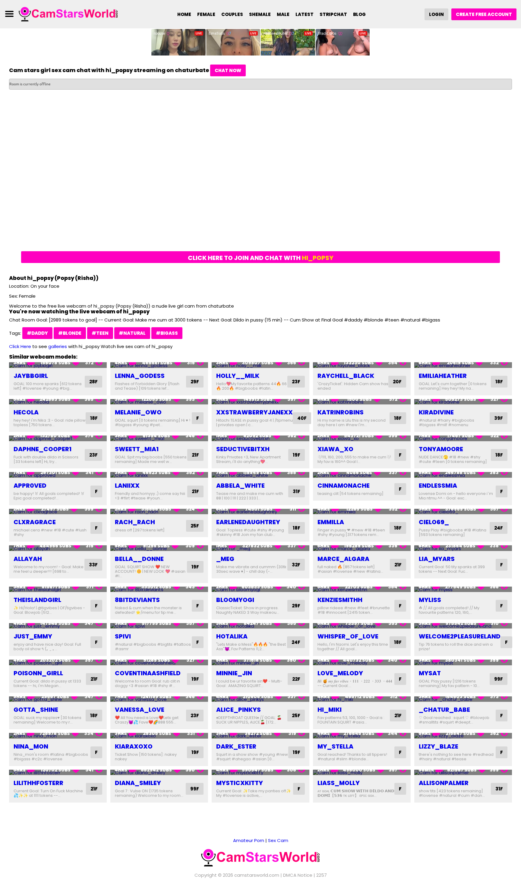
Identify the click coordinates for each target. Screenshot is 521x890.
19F (296, 455)
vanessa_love (139, 709)
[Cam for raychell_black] (362, 365)
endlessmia (438, 485)
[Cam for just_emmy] (58, 626)
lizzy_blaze (438, 746)
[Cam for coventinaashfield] (159, 662)
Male (283, 14)
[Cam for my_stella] (362, 736)
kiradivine (436, 412)
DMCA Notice (297, 875)
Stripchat (333, 14)
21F (195, 455)
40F (302, 418)
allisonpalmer (444, 783)
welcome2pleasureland (459, 636)
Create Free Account (484, 14)
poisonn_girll (38, 673)
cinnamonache (343, 485)
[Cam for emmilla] (362, 512)
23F (296, 381)
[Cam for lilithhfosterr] (58, 772)
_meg (225, 559)
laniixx (127, 485)
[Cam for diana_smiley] (159, 772)
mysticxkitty (239, 783)
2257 (321, 875)
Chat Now (228, 70)
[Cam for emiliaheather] (463, 365)
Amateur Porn (248, 840)
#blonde (69, 333)
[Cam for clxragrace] (58, 512)
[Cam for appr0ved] (58, 475)
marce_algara (343, 559)
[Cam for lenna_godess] (159, 365)
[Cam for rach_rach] (159, 512)
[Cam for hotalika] (260, 626)
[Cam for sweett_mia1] (159, 438)
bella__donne (139, 559)
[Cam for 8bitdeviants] (159, 589)
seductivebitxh (243, 449)
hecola (26, 412)
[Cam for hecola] (58, 402)
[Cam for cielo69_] (463, 512)
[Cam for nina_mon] (58, 736)
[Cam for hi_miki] (362, 699)
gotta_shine (36, 709)
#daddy (37, 333)
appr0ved (30, 485)
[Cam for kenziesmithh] (362, 589)
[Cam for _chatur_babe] (463, 699)
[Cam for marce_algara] (362, 548)
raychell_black (345, 376)
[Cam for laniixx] (159, 475)
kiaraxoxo (134, 746)
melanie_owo (138, 412)
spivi (123, 636)
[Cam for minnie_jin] (260, 662)
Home (184, 14)
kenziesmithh (339, 600)
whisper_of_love (347, 636)
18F (499, 381)
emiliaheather (443, 376)
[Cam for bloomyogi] (260, 589)
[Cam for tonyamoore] (463, 438)
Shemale (260, 14)
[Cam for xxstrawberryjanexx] (260, 402)
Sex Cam (278, 840)
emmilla (330, 522)
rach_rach (135, 522)
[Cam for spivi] (159, 626)
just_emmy (33, 636)
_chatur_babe (444, 709)
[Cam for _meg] (260, 548)
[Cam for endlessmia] (463, 475)
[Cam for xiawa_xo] (362, 438)
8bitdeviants (137, 600)
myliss (430, 600)
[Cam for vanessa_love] (159, 699)
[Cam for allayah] (58, 548)
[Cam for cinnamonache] (362, 475)
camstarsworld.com (256, 875)
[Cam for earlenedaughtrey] (260, 512)
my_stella (335, 746)
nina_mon (31, 746)
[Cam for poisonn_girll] (58, 662)
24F (498, 528)
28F (93, 381)
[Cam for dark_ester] (260, 736)
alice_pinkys (238, 709)
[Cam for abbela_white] (260, 475)
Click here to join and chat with (260, 258)
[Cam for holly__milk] (260, 365)
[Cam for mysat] (463, 662)
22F (296, 679)
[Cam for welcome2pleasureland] (463, 626)
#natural (132, 333)
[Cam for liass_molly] (362, 772)
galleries (57, 346)
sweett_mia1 (137, 449)
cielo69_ (434, 522)
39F (498, 418)
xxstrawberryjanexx (254, 412)
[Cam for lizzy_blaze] (463, 736)
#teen (100, 333)
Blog (359, 14)
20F (397, 381)
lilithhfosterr (38, 783)
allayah (28, 559)
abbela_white (240, 485)
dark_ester (236, 746)
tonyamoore (441, 449)
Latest (304, 14)
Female (206, 14)
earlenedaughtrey (248, 522)
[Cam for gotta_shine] (58, 699)
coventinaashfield (148, 673)
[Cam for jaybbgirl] (58, 365)
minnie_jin (234, 673)
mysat (430, 673)
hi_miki (329, 709)
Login (436, 14)
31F (296, 491)
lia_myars (437, 559)
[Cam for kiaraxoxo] (159, 736)
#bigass (167, 333)
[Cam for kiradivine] (463, 402)
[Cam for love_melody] (362, 662)
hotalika (232, 636)
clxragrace (35, 522)
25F (195, 526)
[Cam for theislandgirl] (58, 589)
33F (93, 565)
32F (296, 565)
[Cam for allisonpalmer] (463, 772)
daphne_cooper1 (42, 449)
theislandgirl (37, 600)
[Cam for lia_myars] (463, 548)
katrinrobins (340, 412)
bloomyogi (235, 600)
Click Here (20, 346)
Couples (232, 14)
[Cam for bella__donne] (159, 548)
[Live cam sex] (68, 14)
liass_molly (338, 783)
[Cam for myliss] (463, 589)
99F (498, 679)
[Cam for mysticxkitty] (260, 772)
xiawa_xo (335, 449)
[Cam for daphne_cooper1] (58, 438)
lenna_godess (140, 376)
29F (195, 381)
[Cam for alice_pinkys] (260, 699)
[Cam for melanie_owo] (159, 402)
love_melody (340, 673)
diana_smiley (138, 783)
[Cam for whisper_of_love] (362, 626)
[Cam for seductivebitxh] (260, 438)
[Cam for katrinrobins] (362, 402)
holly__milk (237, 376)
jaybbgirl (31, 376)
